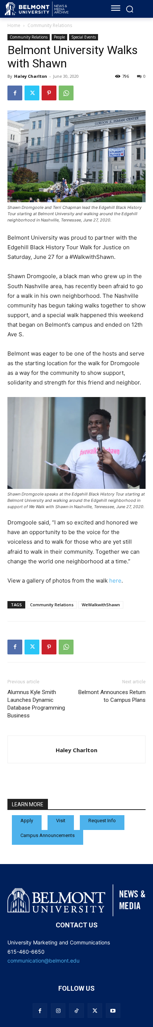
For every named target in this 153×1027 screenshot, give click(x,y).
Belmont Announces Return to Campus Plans (112, 696)
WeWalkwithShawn (101, 604)
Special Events (83, 37)
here (115, 580)
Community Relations (49, 25)
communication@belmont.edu (43, 960)
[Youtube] (113, 1010)
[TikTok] (76, 1010)
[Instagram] (58, 1010)
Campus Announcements (47, 835)
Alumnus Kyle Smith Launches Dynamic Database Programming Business (36, 704)
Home (13, 25)
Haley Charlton (30, 76)
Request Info (102, 820)
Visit (60, 820)
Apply (26, 820)
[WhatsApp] (66, 93)
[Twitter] (32, 93)
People (59, 37)
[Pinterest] (49, 93)
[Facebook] (14, 93)
